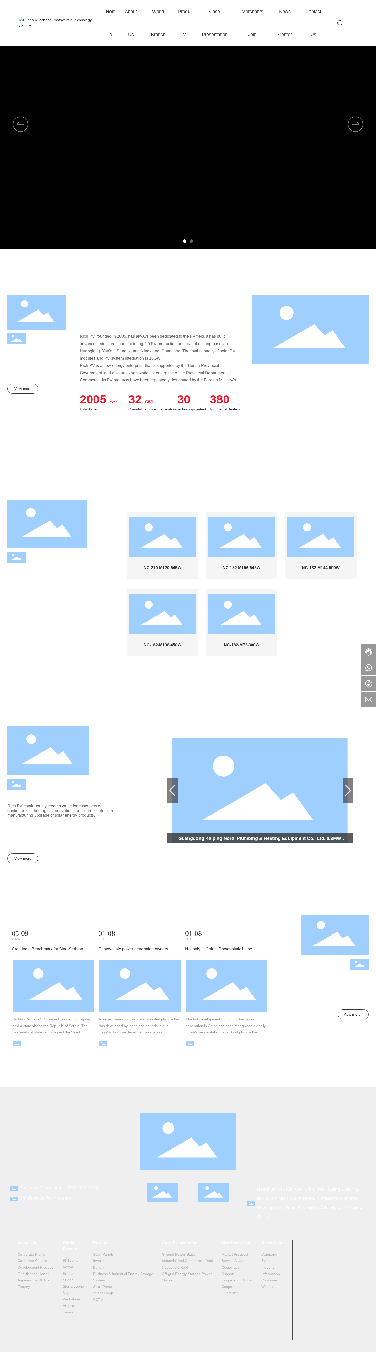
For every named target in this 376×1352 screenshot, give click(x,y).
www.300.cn (234, 1347)
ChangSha (249, 1347)
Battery (13, 608)
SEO (332, 1347)
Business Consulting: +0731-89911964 (58, 1187)
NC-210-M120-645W (162, 568)
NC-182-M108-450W (162, 645)
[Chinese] (340, 23)
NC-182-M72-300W (241, 645)
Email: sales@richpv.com (45, 1198)
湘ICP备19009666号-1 (185, 1347)
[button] (184, 241)
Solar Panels (19, 589)
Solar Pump (18, 638)
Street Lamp (18, 647)
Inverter (14, 599)
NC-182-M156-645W (241, 568)
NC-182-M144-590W (321, 568)
